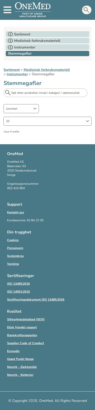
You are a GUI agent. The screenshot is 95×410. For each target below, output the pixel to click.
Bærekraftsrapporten (22, 335)
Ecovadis (13, 351)
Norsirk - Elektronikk (22, 367)
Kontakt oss (15, 212)
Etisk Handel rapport (22, 327)
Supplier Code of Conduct (25, 343)
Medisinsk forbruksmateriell (47, 69)
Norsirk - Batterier (20, 375)
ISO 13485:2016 (18, 284)
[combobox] (21, 108)
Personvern (15, 248)
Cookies (13, 240)
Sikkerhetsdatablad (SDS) (26, 319)
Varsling (13, 264)
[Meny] (7, 10)
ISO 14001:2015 (18, 292)
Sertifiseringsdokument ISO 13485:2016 (35, 299)
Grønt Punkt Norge (20, 359)
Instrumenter (17, 74)
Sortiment (12, 69)
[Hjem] (33, 10)
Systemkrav (15, 256)
